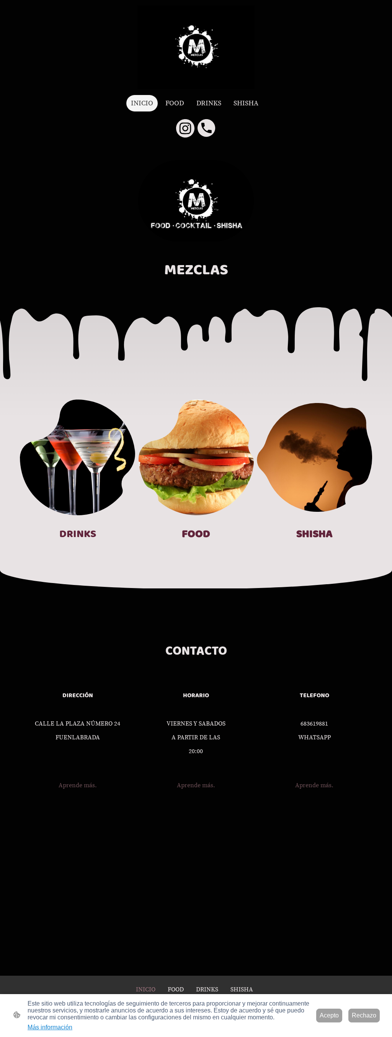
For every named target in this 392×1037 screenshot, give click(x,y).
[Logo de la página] (196, 47)
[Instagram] (185, 128)
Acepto (329, 1015)
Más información (50, 1027)
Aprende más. (78, 785)
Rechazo (364, 1015)
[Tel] (207, 128)
